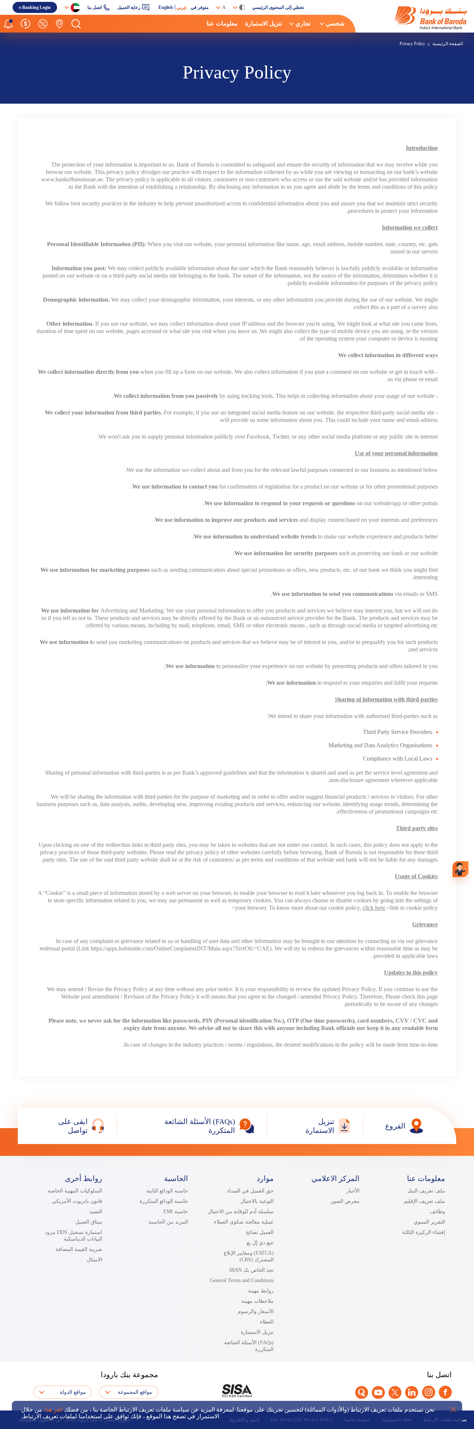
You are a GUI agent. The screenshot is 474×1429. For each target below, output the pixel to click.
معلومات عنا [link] (222, 23)
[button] (76, 23)
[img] (414, 18)
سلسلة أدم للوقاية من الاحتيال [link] (241, 1211)
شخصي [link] (335, 23)
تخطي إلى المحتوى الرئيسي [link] (278, 7)
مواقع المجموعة (135, 1392)
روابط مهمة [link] (261, 1291)
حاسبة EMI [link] (175, 1211)
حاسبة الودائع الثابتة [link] (167, 1191)
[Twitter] (394, 1392)
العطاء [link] (267, 1322)
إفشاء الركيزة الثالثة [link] (423, 1232)
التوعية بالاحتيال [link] (257, 1201)
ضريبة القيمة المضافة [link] (79, 1249)
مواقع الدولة (73, 1392)
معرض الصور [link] (345, 1201)
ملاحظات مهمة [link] (257, 1301)
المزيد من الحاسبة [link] (168, 1222)
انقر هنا (54, 1409)
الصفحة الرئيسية (448, 43)
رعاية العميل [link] (128, 7)
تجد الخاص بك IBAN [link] (251, 1270)
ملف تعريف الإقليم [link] (424, 1201)
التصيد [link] (95, 1211)
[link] (414, 18)
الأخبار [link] (353, 1191)
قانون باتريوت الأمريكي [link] (77, 1201)
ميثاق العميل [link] (88, 1222)
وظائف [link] (437, 1211)
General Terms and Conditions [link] (242, 1280)
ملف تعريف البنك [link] (426, 1191)
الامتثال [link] (94, 1259)
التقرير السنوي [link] (429, 1222)
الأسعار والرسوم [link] (256, 1311)
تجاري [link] (303, 23)
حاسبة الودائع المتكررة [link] (164, 1201)
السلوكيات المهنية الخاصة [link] (75, 1191)
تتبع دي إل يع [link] (260, 1242)
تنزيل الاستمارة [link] (263, 23)
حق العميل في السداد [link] (250, 1191)
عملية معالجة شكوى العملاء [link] (244, 1222)
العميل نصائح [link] (260, 1232)
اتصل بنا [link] (94, 7)
